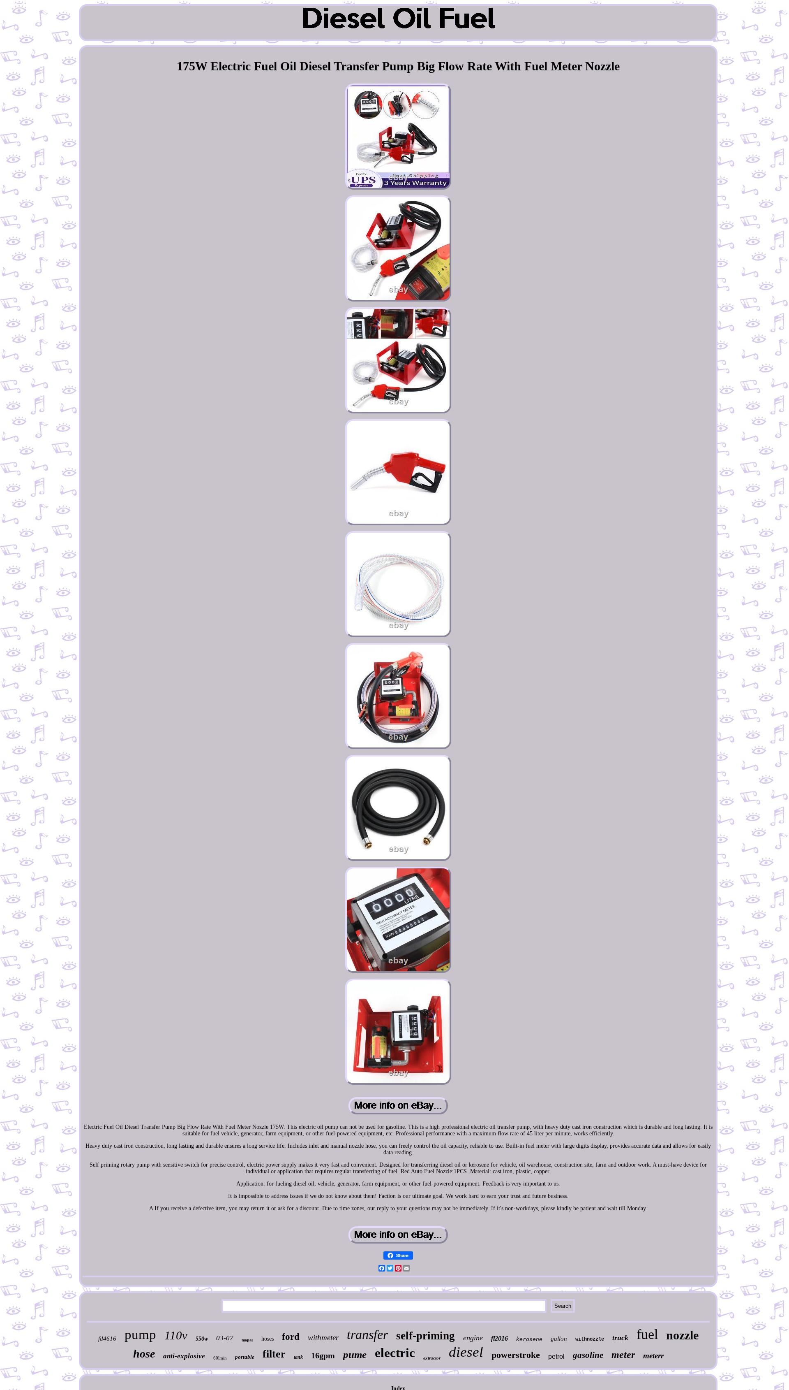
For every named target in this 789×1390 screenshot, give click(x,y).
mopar (247, 1340)
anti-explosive (184, 1356)
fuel (647, 1334)
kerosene (529, 1339)
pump (140, 1334)
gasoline (588, 1355)
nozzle (682, 1335)
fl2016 (499, 1338)
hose (144, 1353)
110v (175, 1335)
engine (473, 1338)
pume (355, 1354)
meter (623, 1354)
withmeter (323, 1337)
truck (620, 1338)
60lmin (220, 1357)
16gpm (323, 1355)
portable (244, 1357)
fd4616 (107, 1338)
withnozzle (589, 1339)
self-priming (425, 1336)
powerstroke (515, 1355)
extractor (432, 1357)
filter (274, 1354)
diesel (466, 1352)
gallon (559, 1338)
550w (202, 1339)
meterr (653, 1355)
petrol (556, 1356)
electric (395, 1353)
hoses (267, 1339)
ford (291, 1337)
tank (298, 1357)
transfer (367, 1334)
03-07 (224, 1338)
